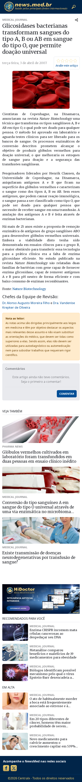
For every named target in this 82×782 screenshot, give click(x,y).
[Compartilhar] (76, 20)
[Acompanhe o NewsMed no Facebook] (6, 768)
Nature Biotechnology (29, 289)
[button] (73, 6)
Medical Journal (14, 19)
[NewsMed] (36, 7)
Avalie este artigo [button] (66, 65)
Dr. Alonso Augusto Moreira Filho (26, 303)
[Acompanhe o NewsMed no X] (14, 768)
